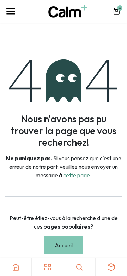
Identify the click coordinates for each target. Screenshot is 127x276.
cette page (76, 175)
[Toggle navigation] (10, 11)
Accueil (64, 245)
